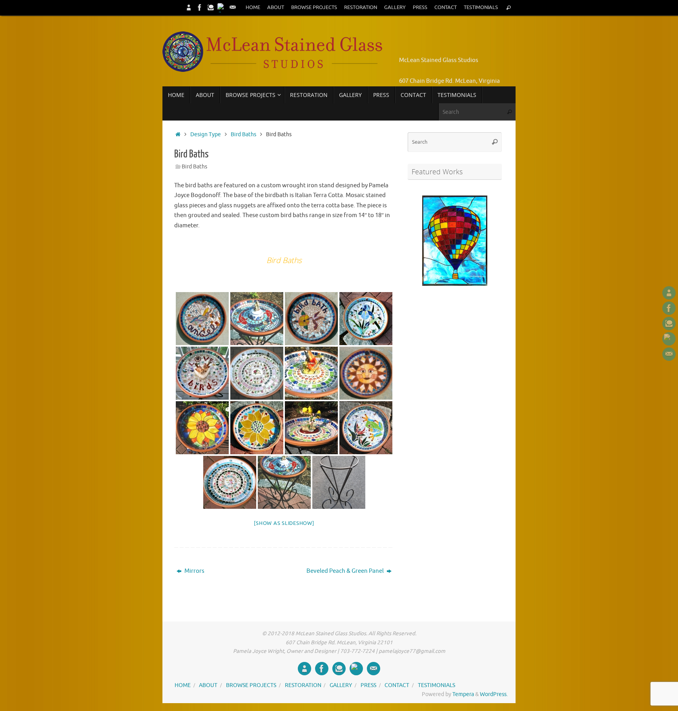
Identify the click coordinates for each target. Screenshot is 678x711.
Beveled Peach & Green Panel (345, 571)
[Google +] (221, 7)
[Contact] (232, 7)
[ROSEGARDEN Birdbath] (256, 373)
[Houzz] (210, 7)
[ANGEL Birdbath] (202, 318)
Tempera (463, 694)
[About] (188, 7)
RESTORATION (360, 7)
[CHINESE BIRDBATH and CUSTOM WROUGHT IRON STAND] (284, 482)
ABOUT (275, 7)
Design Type (205, 134)
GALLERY (395, 7)
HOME (253, 7)
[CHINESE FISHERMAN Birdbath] (256, 318)
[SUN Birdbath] (365, 373)
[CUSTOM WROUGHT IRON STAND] (338, 482)
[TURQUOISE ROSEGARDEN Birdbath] (229, 482)
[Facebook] (199, 7)
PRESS (420, 7)
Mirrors (193, 571)
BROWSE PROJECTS (314, 7)
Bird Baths (243, 134)
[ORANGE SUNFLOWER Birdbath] (202, 427)
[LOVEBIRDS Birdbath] (202, 373)
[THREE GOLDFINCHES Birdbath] (311, 427)
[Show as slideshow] (284, 523)
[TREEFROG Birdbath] (365, 427)
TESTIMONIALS (481, 7)
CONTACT (445, 7)
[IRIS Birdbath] (365, 318)
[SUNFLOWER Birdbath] (256, 427)
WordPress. (494, 694)
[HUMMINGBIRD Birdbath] (311, 318)
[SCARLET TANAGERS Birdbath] (311, 373)
